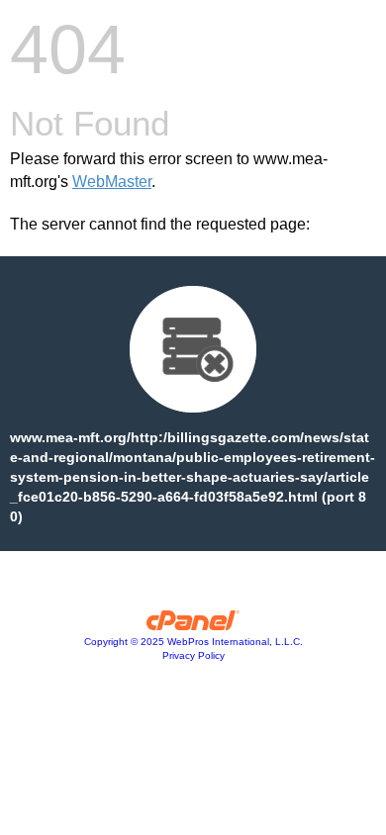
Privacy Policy (193, 655)
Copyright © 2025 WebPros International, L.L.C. (193, 641)
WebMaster (111, 181)
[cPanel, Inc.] (193, 625)
